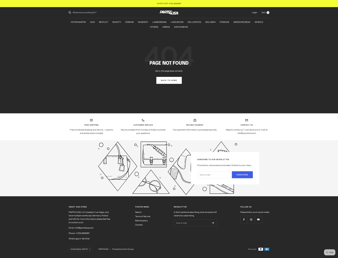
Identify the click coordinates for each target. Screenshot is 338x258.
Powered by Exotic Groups (122, 249)
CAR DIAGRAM (181, 27)
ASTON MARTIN (78, 22)
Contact (139, 225)
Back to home (169, 80)
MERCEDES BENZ (242, 22)
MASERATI (143, 22)
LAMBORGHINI (159, 22)
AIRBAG (166, 27)
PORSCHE (224, 22)
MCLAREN (210, 22)
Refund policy (141, 220)
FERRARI (129, 22)
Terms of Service (142, 216)
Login (254, 12)
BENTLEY (103, 22)
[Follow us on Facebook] (244, 219)
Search (138, 212)
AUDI (92, 22)
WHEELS (259, 22)
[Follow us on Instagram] (251, 219)
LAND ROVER (177, 22)
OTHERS (154, 27)
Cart (264, 12)
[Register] (213, 223)
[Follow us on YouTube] (258, 219)
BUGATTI (116, 22)
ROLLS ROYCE (194, 22)
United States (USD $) (79, 249)
